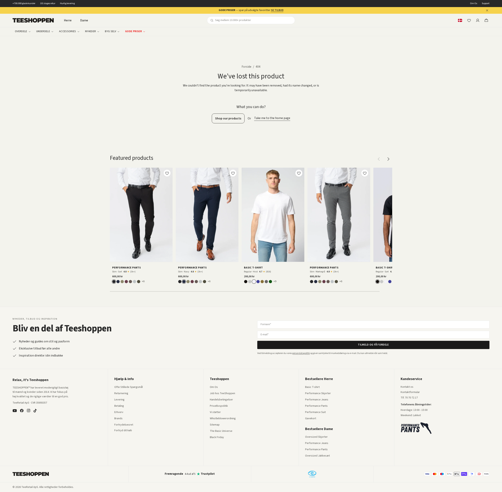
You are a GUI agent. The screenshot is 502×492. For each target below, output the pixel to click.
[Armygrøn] (262, 281)
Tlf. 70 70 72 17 (409, 398)
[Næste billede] (168, 214)
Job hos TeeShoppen (222, 393)
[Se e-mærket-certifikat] (312, 474)
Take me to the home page (272, 118)
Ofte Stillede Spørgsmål (128, 387)
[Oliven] (122, 281)
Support (485, 3)
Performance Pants (316, 406)
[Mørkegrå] (266, 281)
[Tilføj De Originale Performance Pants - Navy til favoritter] (232, 173)
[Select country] (460, 20)
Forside (246, 67)
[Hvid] (254, 281)
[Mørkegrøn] (138, 281)
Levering (119, 400)
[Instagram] (28, 410)
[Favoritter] (469, 20)
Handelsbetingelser (221, 400)
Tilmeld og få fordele (373, 345)
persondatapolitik (301, 353)
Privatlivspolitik (219, 406)
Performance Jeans (316, 400)
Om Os (473, 3)
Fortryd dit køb (123, 430)
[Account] (478, 20)
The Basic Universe (221, 431)
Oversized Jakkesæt (317, 456)
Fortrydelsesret (123, 425)
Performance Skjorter (318, 393)
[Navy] (118, 281)
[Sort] (114, 281)
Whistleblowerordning (223, 418)
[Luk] (487, 10)
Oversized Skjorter (316, 437)
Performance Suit (315, 412)
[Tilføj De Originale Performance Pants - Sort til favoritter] (167, 173)
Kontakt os (407, 387)
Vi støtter (215, 412)
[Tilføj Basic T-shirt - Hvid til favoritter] (298, 173)
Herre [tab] (68, 20)
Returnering (121, 393)
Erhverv (118, 412)
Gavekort (310, 418)
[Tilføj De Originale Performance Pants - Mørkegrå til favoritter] (364, 173)
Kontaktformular (410, 392)
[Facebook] (22, 410)
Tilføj (143, 257)
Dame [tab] (84, 20)
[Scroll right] (388, 159)
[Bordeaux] (126, 281)
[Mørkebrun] (130, 281)
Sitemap (215, 425)
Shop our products (228, 118)
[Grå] (250, 281)
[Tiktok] (35, 410)
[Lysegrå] (134, 281)
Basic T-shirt (312, 387)
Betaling (119, 406)
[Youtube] (15, 410)
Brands (118, 418)
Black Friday (217, 437)
